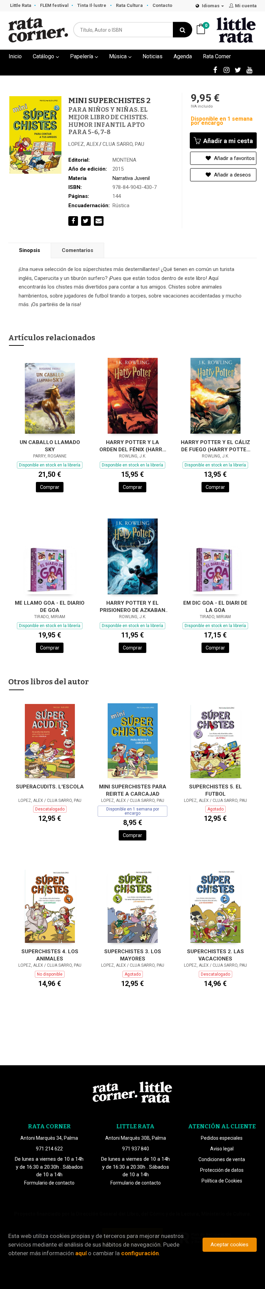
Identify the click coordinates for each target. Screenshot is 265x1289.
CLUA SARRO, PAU (123, 144)
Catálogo (44, 56)
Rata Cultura (130, 5)
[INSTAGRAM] (226, 69)
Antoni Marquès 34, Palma (49, 1138)
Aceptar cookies (229, 1244)
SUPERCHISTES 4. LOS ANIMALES (49, 955)
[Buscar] (182, 30)
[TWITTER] (238, 69)
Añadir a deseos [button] (232, 175)
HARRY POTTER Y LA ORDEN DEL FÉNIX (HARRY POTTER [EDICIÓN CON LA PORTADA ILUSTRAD (132, 446)
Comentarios (77, 250)
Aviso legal (222, 1148)
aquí (81, 1253)
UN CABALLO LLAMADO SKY (50, 446)
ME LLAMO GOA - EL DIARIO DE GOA (50, 606)
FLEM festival (54, 5)
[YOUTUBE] (249, 69)
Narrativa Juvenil (131, 178)
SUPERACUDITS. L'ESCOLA (50, 787)
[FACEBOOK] (215, 69)
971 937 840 (135, 1148)
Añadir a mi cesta (227, 140)
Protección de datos (222, 1170)
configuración (140, 1253)
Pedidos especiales (222, 1138)
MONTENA (124, 160)
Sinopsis (29, 250)
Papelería (82, 56)
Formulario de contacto (49, 1183)
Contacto (162, 5)
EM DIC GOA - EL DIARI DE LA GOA (215, 606)
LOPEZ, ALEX (83, 144)
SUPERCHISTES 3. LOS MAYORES (132, 955)
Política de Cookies (222, 1181)
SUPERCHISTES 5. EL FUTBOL (215, 790)
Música (118, 56)
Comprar (49, 487)
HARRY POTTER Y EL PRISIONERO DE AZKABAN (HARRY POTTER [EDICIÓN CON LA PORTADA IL (133, 606)
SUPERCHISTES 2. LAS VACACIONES (215, 955)
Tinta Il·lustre (92, 5)
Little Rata (20, 5)
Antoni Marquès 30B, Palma (135, 1138)
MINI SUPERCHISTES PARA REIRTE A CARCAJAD (132, 790)
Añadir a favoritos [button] (234, 158)
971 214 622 (49, 1148)
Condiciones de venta (221, 1159)
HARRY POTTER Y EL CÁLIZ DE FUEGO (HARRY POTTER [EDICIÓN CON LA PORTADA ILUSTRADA (215, 446)
